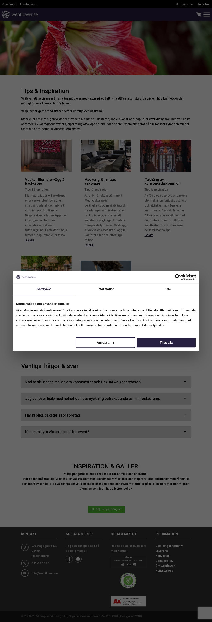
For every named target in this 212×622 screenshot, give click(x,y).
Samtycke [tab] (44, 289)
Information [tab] (106, 289)
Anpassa (103, 342)
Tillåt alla (166, 342)
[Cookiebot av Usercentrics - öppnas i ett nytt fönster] (178, 277)
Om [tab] (168, 289)
